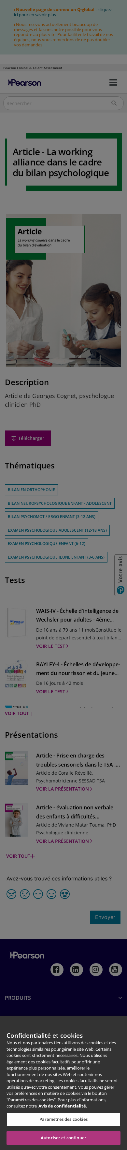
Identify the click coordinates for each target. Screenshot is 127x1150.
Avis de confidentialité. (62, 1106)
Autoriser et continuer (63, 1138)
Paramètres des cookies (63, 1119)
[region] (63, 1083)
